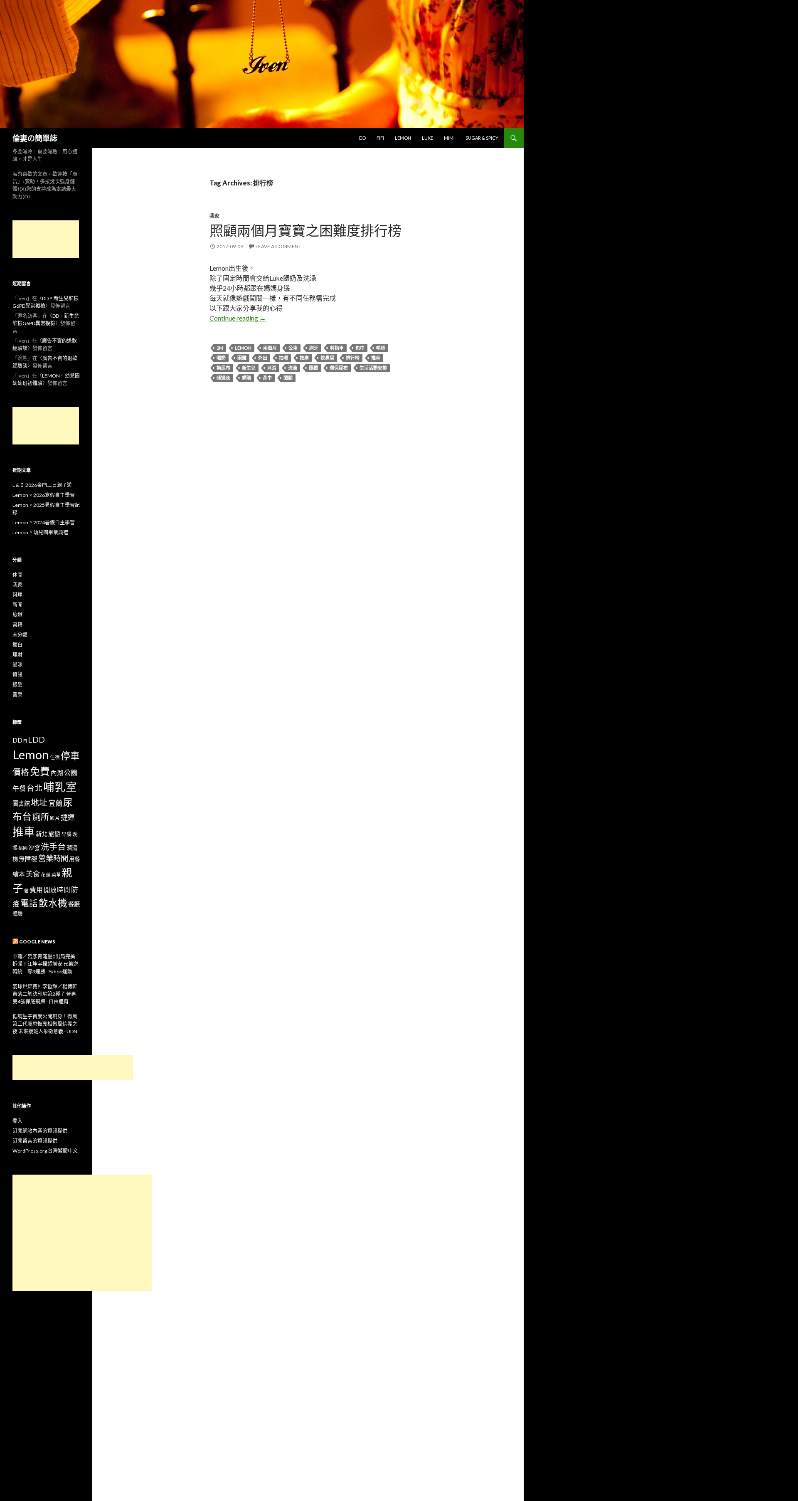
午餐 (19, 788)
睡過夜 (223, 377)
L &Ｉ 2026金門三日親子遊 (42, 485)
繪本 (18, 874)
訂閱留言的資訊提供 (34, 1141)
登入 (17, 1121)
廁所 (40, 817)
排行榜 (353, 357)
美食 (33, 873)
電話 (29, 903)
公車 (293, 348)
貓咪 (17, 665)
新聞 (17, 605)
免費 (40, 771)
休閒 (17, 575)
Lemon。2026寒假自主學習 (43, 495)
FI (25, 740)
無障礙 (28, 858)
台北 (34, 787)
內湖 (57, 772)
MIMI (449, 138)
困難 (241, 357)
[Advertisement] (45, 239)
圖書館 (21, 803)
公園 (70, 772)
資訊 (17, 675)
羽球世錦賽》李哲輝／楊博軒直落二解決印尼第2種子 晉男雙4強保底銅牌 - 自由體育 (44, 994)
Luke (427, 138)
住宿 (55, 757)
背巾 (267, 377)
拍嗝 (283, 357)
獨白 (17, 645)
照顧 (313, 367)
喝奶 (221, 357)
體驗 (17, 914)
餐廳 (74, 904)
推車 (375, 357)
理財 (17, 655)
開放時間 (57, 890)
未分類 (19, 635)
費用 (36, 890)
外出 (262, 357)
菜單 (56, 874)
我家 (214, 216)
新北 (41, 833)
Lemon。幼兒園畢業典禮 (40, 532)
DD (362, 138)
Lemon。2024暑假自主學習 (43, 522)
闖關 (288, 377)
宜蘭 (55, 803)
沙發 (34, 847)
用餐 (74, 859)
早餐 (66, 834)
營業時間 (53, 858)
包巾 (360, 348)
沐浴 (271, 367)
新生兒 (249, 367)
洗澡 (292, 367)
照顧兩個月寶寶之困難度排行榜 (305, 230)
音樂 (17, 694)
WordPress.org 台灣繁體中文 (45, 1151)
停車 (70, 755)
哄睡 (380, 348)
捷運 (68, 817)
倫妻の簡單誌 (34, 138)
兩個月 (270, 348)
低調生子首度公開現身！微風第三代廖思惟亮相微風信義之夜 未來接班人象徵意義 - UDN (44, 1023)
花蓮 (46, 874)
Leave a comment (278, 246)
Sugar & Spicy (482, 138)
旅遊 (17, 615)
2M (220, 348)
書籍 (17, 625)
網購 (246, 377)
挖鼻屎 (327, 357)
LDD (36, 739)
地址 (39, 802)
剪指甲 (337, 348)
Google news (37, 941)
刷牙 (313, 348)
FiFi (380, 138)
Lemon (403, 138)
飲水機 (53, 902)
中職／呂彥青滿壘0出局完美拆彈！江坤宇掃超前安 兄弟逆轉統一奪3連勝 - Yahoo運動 (45, 964)
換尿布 (223, 367)
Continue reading (237, 318)
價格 (20, 772)
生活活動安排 (373, 367)
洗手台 (53, 847)
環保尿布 (339, 367)
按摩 (304, 357)
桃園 (22, 848)
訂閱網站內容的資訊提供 (39, 1131)
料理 (17, 595)
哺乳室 (60, 786)
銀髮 (17, 684)
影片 (55, 818)
